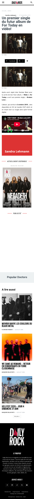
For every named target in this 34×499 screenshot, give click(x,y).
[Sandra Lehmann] (3, 15)
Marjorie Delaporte (8, 372)
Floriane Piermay (7, 329)
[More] (27, 61)
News (9, 11)
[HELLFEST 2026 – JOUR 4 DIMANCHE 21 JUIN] (17, 389)
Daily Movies (25, 492)
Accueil (4, 11)
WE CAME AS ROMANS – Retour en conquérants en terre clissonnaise (16, 366)
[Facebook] (7, 485)
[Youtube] (27, 485)
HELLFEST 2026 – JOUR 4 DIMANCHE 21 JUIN (13, 407)
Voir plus (16, 416)
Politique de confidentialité (17, 493)
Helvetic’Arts (8, 492)
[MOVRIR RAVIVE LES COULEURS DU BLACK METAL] (17, 307)
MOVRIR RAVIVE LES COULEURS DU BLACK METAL (17, 325)
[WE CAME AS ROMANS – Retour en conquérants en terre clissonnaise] (17, 347)
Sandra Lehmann (10, 15)
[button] (3, 2)
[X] (22, 485)
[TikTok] (17, 485)
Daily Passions (16, 492)
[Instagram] (12, 485)
